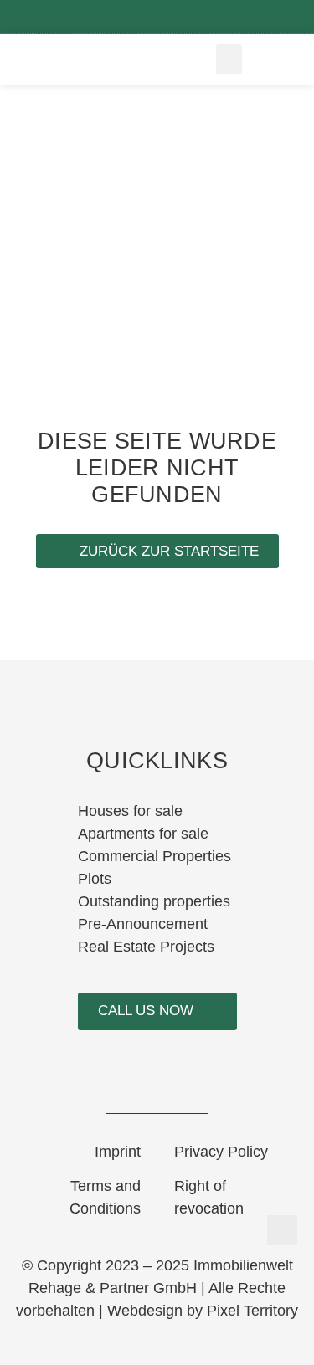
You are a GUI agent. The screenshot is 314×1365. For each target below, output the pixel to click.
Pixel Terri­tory (252, 1310)
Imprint (118, 1151)
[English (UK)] (280, 59)
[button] (229, 59)
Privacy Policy (221, 1151)
